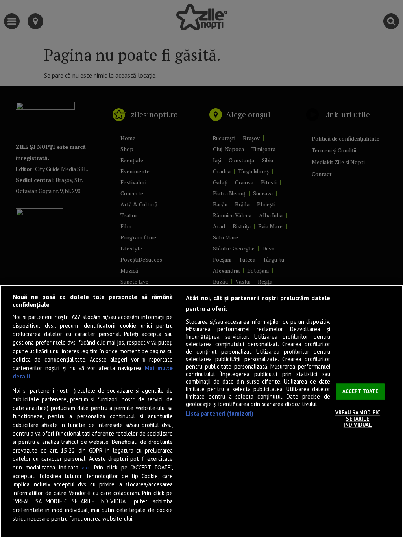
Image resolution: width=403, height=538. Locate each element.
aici (85, 467)
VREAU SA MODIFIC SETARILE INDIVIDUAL (357, 418)
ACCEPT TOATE (360, 391)
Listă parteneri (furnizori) (219, 413)
